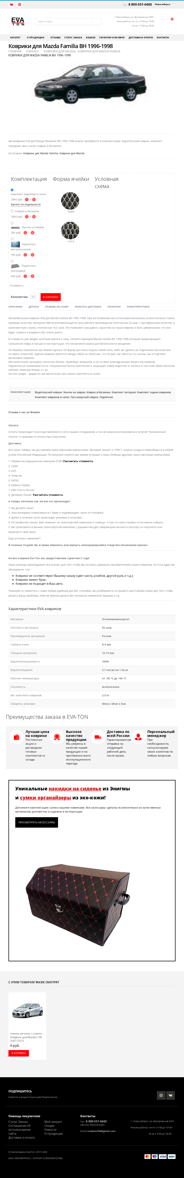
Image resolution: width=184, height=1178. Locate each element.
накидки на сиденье (75, 788)
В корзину (50, 297)
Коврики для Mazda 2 (21, 1033)
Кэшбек (90, 37)
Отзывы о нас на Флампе (24, 412)
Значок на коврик (74, 392)
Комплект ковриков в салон (52, 397)
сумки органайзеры (45, 797)
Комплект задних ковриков (154, 392)
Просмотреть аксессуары (37, 822)
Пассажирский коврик (84, 397)
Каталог (15, 37)
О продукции (35, 37)
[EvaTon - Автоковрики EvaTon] (17, 21)
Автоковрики (18, 1152)
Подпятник (106, 397)
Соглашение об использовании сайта (19, 1130)
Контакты (163, 37)
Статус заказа (73, 37)
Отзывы (55, 37)
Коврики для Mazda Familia (40, 153)
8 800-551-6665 (140, 4)
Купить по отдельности (26, 204)
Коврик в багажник (98, 392)
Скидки (49, 1126)
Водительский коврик (48, 392)
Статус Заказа (18, 1122)
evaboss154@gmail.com (102, 1131)
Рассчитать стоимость (78, 461)
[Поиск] (96, 21)
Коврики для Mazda (71, 153)
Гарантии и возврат (112, 37)
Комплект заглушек (124, 392)
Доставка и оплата (141, 37)
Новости (50, 1130)
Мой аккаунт (53, 1122)
